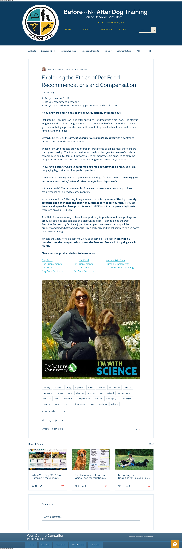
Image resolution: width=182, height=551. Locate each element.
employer (127, 398)
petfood (127, 387)
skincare (47, 398)
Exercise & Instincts (90, 51)
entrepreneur (79, 404)
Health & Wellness (68, 51)
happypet (79, 387)
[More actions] (138, 69)
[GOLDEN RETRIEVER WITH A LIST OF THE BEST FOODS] (91, 459)
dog (69, 387)
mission (91, 393)
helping (46, 404)
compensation (84, 398)
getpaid (110, 393)
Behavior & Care (124, 51)
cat (101, 393)
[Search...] (153, 29)
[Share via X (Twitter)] (49, 420)
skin (57, 398)
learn (57, 404)
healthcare (68, 398)
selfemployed (112, 398)
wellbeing (47, 393)
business (103, 404)
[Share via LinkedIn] (56, 420)
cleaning (80, 393)
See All (151, 443)
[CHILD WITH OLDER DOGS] (134, 459)
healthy (101, 387)
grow (66, 404)
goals (92, 404)
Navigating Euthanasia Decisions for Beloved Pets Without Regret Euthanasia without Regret (133, 476)
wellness (59, 387)
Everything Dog (48, 51)
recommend (114, 387)
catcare (114, 404)
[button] (150, 51)
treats (90, 387)
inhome (98, 398)
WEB (139, 51)
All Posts (32, 51)
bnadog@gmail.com (36, 539)
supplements (124, 393)
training (46, 387)
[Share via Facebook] (43, 420)
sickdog (60, 393)
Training (108, 51)
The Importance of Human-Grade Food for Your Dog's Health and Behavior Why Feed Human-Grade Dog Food (90, 476)
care (70, 393)
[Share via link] (62, 420)
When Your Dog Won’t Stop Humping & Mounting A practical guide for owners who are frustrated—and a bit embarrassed (47, 476)
